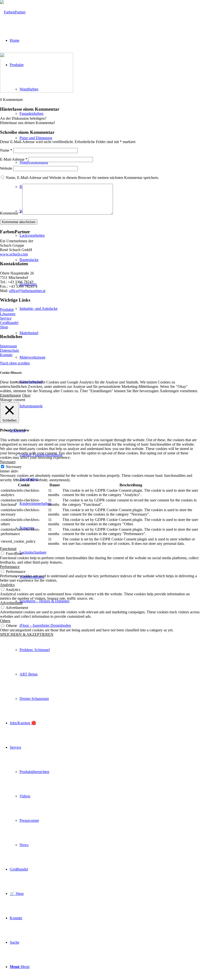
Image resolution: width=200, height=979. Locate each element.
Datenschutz (9, 350)
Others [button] (5, 621)
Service (5, 318)
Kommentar (10, 213)
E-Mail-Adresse (13, 159)
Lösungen (7, 314)
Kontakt (6, 355)
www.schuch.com (14, 254)
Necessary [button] (8, 462)
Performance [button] (10, 567)
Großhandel (9, 323)
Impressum (8, 346)
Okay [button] (26, 395)
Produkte (7, 309)
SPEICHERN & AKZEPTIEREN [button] (26, 634)
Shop (4, 327)
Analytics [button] (7, 585)
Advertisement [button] (11, 603)
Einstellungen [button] (10, 395)
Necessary (14, 467)
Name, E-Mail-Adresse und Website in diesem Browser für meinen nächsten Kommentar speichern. (82, 178)
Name (6, 150)
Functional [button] (8, 549)
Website (6, 168)
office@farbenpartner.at (27, 291)
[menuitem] (110, 357)
